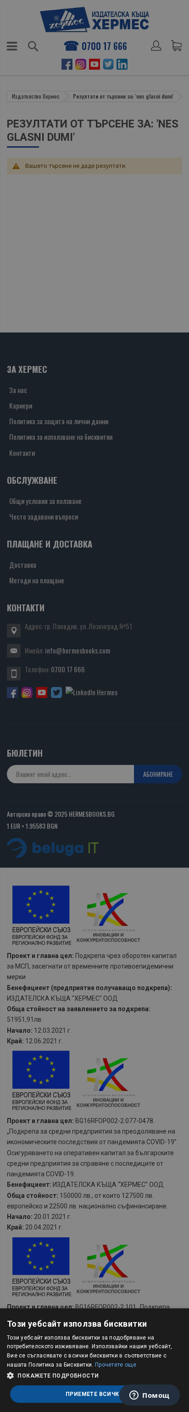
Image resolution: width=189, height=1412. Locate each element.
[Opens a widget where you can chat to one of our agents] (149, 1395)
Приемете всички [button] (94, 1394)
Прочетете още (115, 1365)
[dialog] (94, 1360)
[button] (94, 1376)
